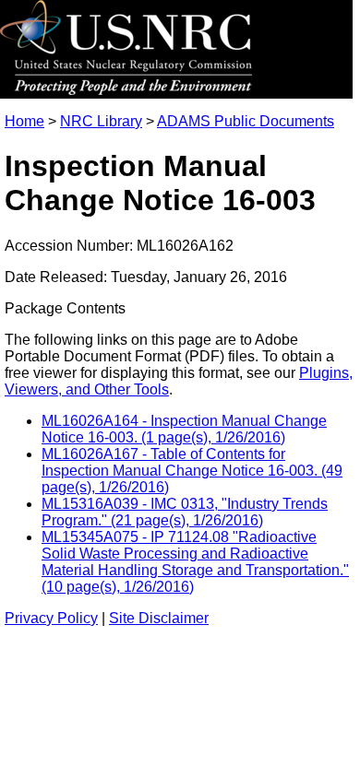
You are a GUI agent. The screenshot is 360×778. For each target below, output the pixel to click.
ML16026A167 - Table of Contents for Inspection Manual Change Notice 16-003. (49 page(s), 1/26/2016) (192, 470)
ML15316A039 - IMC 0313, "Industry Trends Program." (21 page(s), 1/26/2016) (185, 512)
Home (24, 121)
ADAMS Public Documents (245, 121)
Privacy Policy (51, 618)
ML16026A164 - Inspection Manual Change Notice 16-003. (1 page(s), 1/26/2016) (184, 429)
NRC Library (101, 121)
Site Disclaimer (159, 618)
